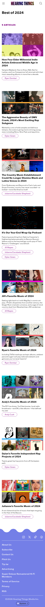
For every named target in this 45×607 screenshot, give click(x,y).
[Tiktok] (35, 537)
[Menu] (4, 3)
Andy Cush (9, 414)
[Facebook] (41, 537)
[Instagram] (23, 537)
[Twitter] (29, 537)
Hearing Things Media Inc (25, 599)
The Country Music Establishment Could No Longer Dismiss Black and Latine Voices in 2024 (22, 177)
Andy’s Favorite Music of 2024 (19, 401)
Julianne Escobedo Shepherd (17, 193)
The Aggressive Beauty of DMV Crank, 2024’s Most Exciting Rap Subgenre (20, 120)
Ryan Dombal (10, 78)
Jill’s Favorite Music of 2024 (18, 295)
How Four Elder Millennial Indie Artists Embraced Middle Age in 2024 (20, 62)
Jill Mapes (9, 247)
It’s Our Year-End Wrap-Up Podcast (22, 232)
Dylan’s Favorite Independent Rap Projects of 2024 (21, 455)
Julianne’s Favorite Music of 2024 (21, 506)
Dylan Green (10, 136)
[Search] (41, 3)
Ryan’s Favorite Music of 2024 (19, 350)
